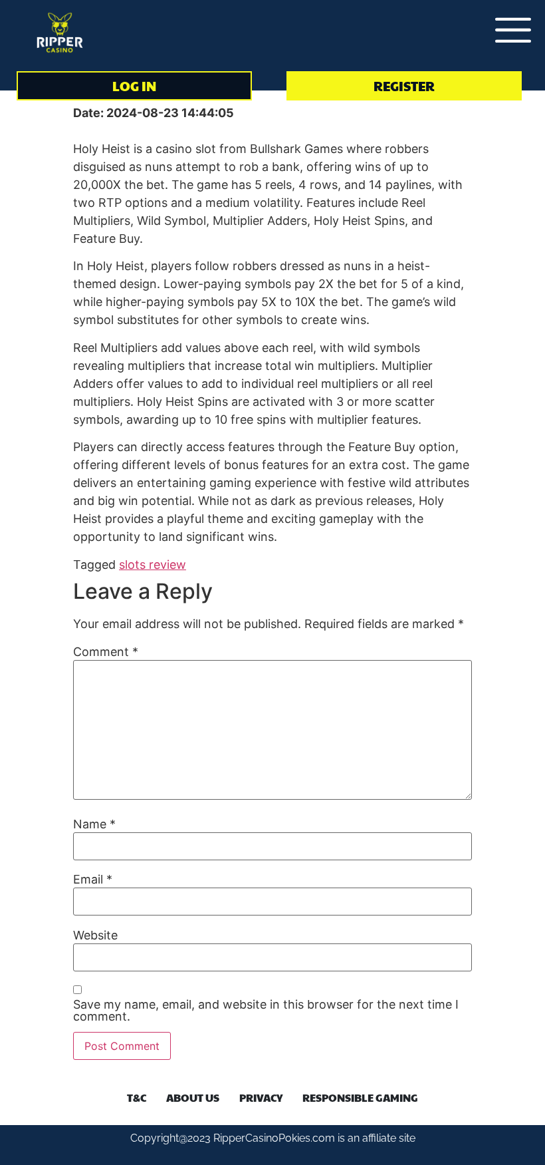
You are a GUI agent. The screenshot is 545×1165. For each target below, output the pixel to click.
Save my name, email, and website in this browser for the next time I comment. (266, 1011)
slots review (152, 565)
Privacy (260, 1097)
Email (92, 880)
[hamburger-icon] (505, 32)
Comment (105, 652)
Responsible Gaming (360, 1097)
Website (95, 935)
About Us (192, 1097)
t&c (136, 1097)
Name (94, 824)
